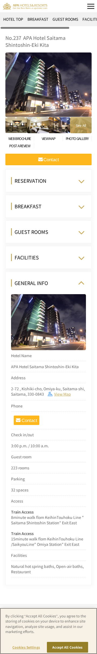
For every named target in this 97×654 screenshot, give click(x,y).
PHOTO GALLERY (77, 138)
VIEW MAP (48, 138)
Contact (29, 420)
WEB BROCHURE (19, 138)
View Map (62, 394)
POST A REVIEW (19, 145)
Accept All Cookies (67, 647)
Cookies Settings (26, 647)
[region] (48, 21)
